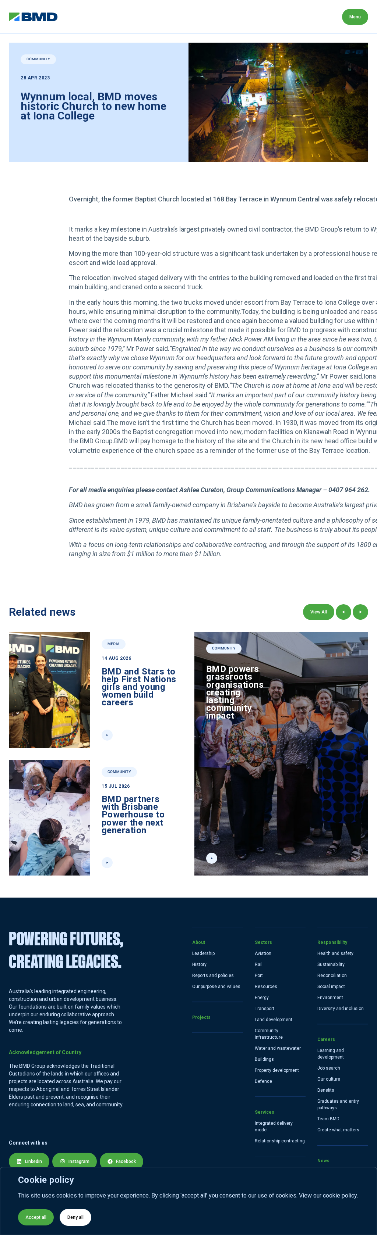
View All (318, 612)
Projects (111, 16)
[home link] (33, 16)
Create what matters (338, 1129)
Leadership (203, 953)
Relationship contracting (280, 1140)
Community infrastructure (269, 1034)
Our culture (328, 1079)
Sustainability (331, 964)
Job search (328, 1068)
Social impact (331, 986)
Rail (259, 964)
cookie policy (340, 1195)
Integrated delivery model (274, 1126)
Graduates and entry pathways (338, 1104)
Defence (263, 1081)
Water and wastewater (278, 1048)
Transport (264, 1008)
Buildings (264, 1059)
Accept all (35, 1217)
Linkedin (33, 1161)
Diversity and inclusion (340, 1008)
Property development (277, 1070)
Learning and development (330, 1054)
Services (191, 16)
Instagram (78, 1161)
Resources (266, 986)
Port (259, 975)
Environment (330, 997)
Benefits (325, 1090)
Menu (355, 16)
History (199, 964)
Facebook (126, 1161)
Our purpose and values (216, 986)
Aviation (263, 953)
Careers (287, 16)
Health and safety (335, 953)
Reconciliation (332, 975)
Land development (273, 1019)
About (74, 16)
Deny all (75, 1217)
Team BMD (328, 1118)
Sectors (151, 16)
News (323, 16)
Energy (262, 997)
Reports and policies (213, 975)
